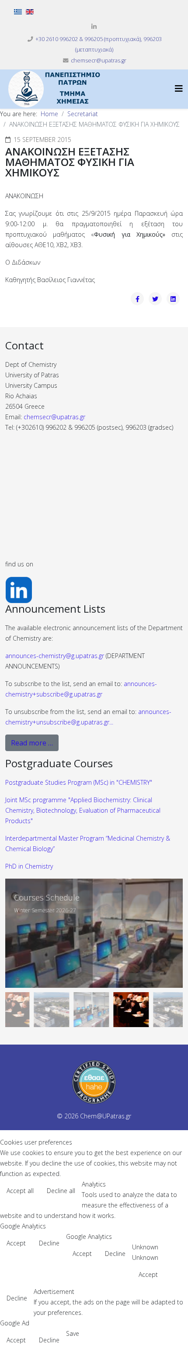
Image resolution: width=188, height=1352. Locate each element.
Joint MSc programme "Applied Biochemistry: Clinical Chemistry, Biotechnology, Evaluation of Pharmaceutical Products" (82, 810)
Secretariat (82, 114)
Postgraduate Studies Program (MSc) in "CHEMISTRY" (78, 782)
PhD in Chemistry (29, 866)
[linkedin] (94, 26)
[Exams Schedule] (94, 933)
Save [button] (72, 1333)
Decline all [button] (61, 1190)
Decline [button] (49, 1243)
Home (49, 114)
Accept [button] (16, 1243)
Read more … (32, 743)
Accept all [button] (20, 1190)
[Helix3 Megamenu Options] (179, 88)
